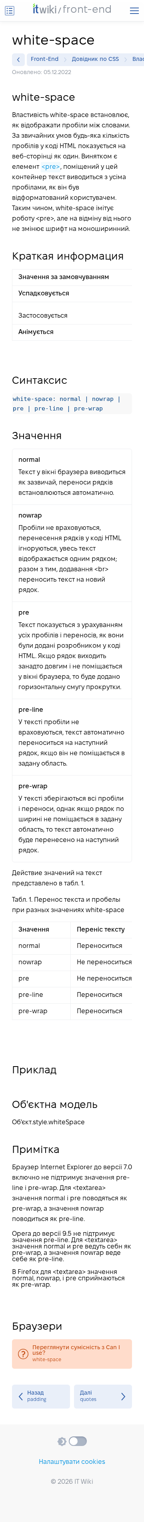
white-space (72, 1354)
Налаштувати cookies (72, 1462)
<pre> (51, 167)
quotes (103, 1397)
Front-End (44, 59)
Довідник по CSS (95, 59)
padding (41, 1397)
